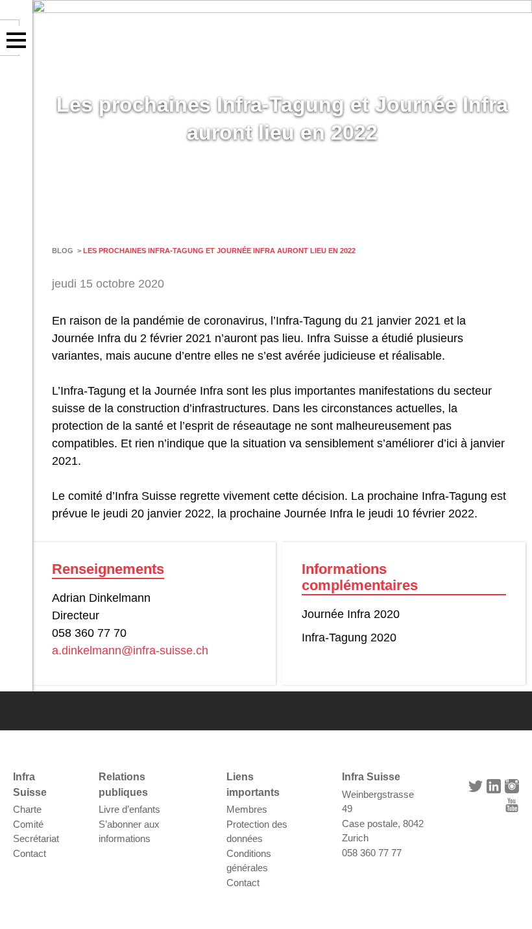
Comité (28, 824)
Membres (246, 809)
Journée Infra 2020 (351, 614)
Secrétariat (36, 838)
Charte (27, 809)
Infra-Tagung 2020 (349, 637)
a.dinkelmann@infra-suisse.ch (130, 650)
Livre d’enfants (129, 809)
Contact (29, 853)
